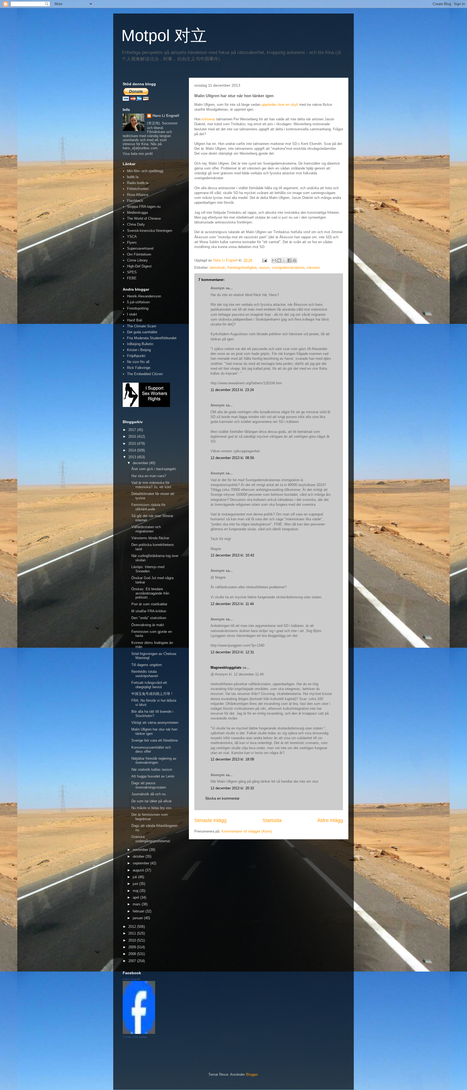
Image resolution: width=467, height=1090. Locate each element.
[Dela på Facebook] (289, 260)
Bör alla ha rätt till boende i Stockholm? (152, 713)
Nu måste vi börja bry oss (151, 808)
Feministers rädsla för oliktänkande (148, 507)
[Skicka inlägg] (264, 260)
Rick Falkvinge (138, 368)
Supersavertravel (140, 248)
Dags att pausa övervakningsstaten (148, 785)
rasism (264, 268)
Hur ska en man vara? (148, 476)
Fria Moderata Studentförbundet (151, 338)
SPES (132, 272)
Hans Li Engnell (165, 116)
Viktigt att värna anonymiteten (154, 723)
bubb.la (132, 177)
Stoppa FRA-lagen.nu (144, 207)
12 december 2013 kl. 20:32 (232, 788)
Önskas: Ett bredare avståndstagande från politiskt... (150, 593)
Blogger (252, 1074)
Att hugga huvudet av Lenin (152, 776)
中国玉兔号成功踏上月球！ (152, 694)
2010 (132, 940)
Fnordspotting (137, 308)
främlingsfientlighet (242, 268)
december (141, 463)
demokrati (217, 268)
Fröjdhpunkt (136, 356)
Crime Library (137, 260)
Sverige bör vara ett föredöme (154, 740)
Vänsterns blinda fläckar (150, 538)
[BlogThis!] (279, 260)
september (141, 863)
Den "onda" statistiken (148, 618)
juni (136, 884)
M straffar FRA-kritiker (148, 611)
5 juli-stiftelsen (138, 302)
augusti (139, 870)
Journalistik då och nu (148, 794)
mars (137, 904)
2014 (132, 450)
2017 (132, 430)
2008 (132, 954)
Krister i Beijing (139, 350)
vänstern (313, 268)
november (141, 850)
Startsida (272, 820)
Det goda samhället (142, 332)
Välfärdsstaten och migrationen (146, 529)
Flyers (132, 242)
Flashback (135, 201)
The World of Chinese (144, 218)
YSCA (132, 237)
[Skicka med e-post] (274, 260)
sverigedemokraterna (288, 268)
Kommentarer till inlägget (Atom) (246, 831)
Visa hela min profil (138, 154)
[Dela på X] (284, 260)
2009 (132, 947)
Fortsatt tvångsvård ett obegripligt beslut (149, 685)
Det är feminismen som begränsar (149, 817)
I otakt (132, 314)
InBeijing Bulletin (140, 344)
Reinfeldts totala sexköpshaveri (144, 674)
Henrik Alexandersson (144, 296)
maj (136, 891)
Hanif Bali (134, 320)
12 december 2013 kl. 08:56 (232, 458)
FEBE (131, 278)
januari (138, 918)
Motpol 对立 (164, 35)
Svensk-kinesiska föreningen (149, 231)
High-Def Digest (139, 266)
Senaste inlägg (210, 820)
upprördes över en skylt (279, 105)
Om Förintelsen (139, 254)
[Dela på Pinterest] (294, 260)
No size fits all (138, 362)
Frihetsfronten (138, 189)
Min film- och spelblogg (145, 171)
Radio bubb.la (137, 183)
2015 (132, 444)
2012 (132, 927)
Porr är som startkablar (149, 604)
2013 (132, 457)
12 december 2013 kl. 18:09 (232, 759)
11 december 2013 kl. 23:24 (232, 390)
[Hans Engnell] (139, 1033)
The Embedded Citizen (145, 374)
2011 (132, 933)
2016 (132, 436)
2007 (132, 961)
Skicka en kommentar (222, 798)
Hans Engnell (131, 979)
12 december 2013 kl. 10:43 (232, 555)
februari (139, 911)
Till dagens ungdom (146, 665)
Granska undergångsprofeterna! (150, 839)
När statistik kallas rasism (151, 770)
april (136, 897)
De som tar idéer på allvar (151, 801)
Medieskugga (137, 212)
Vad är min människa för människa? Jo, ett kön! (151, 485)
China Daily (136, 224)
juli (135, 877)
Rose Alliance (137, 195)
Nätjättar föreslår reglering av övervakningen (153, 760)
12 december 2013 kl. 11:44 (232, 604)
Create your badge (135, 1036)
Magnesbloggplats (226, 667)
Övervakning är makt (147, 625)
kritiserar (208, 119)
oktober (139, 856)
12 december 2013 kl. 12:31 (232, 652)
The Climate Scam (141, 326)
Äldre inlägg (330, 820)
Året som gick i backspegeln (153, 469)
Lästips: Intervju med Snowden (147, 569)
